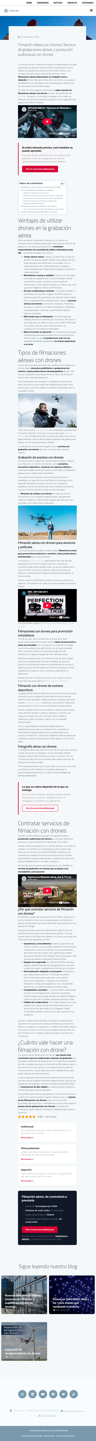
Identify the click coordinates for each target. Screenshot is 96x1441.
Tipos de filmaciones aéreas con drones (37, 190)
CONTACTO (72, 2)
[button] (91, 10)
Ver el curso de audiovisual (40, 169)
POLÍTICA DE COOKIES (65, 1436)
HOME (29, 2)
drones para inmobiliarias (56, 681)
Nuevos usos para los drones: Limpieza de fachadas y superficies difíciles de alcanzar (23, 1301)
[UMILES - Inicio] (11, 11)
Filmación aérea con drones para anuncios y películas (43, 196)
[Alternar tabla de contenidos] (61, 184)
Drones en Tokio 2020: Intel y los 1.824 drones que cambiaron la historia (71, 1302)
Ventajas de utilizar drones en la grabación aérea (41, 187)
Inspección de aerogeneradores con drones (22, 1351)
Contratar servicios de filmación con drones (38, 206)
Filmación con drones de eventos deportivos (40, 201)
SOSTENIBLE (88, 2)
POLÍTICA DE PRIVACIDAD (32, 1436)
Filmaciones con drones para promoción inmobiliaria (43, 198)
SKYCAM (22, 96)
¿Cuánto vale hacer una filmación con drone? (39, 212)
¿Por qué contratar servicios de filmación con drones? (43, 209)
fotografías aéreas (33, 703)
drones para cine (36, 561)
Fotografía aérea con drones (34, 203)
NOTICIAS (58, 2)
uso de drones (42, 430)
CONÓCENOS (42, 2)
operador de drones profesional (39, 341)
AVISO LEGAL (49, 1436)
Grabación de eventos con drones (36, 193)
